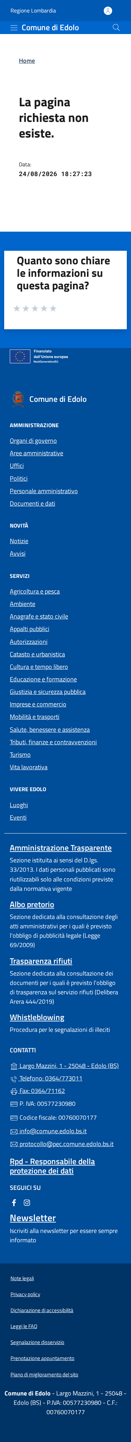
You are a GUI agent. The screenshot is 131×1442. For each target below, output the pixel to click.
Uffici (17, 465)
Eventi (18, 817)
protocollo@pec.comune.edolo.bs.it (66, 1144)
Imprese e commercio (38, 704)
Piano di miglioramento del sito (44, 1374)
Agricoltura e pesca (35, 591)
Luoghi (19, 805)
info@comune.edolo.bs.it (52, 1131)
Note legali (22, 1278)
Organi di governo (33, 440)
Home (27, 60)
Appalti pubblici (29, 628)
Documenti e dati (32, 503)
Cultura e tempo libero (39, 666)
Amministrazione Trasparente (61, 848)
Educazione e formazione (43, 679)
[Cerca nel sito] (116, 27)
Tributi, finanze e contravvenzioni (53, 742)
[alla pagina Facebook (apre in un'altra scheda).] (14, 1202)
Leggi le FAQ (23, 1326)
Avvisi (18, 553)
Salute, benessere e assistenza (50, 729)
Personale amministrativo (44, 491)
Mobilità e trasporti (34, 716)
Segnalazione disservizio (37, 1342)
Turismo (20, 754)
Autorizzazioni (29, 641)
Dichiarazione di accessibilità (41, 1310)
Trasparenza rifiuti (41, 961)
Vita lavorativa (29, 767)
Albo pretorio (32, 904)
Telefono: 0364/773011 (50, 1078)
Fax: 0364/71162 (41, 1090)
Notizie (19, 541)
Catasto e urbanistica (37, 654)
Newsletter (33, 1217)
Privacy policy (25, 1294)
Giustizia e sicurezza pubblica (48, 691)
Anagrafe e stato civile (39, 616)
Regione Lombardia (33, 11)
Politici (19, 478)
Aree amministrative (36, 453)
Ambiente (22, 603)
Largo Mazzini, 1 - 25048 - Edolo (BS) (69, 1065)
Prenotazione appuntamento (42, 1358)
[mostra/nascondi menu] (14, 28)
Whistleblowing (37, 1017)
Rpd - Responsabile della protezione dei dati (52, 1166)
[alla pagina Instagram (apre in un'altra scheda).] (27, 1202)
